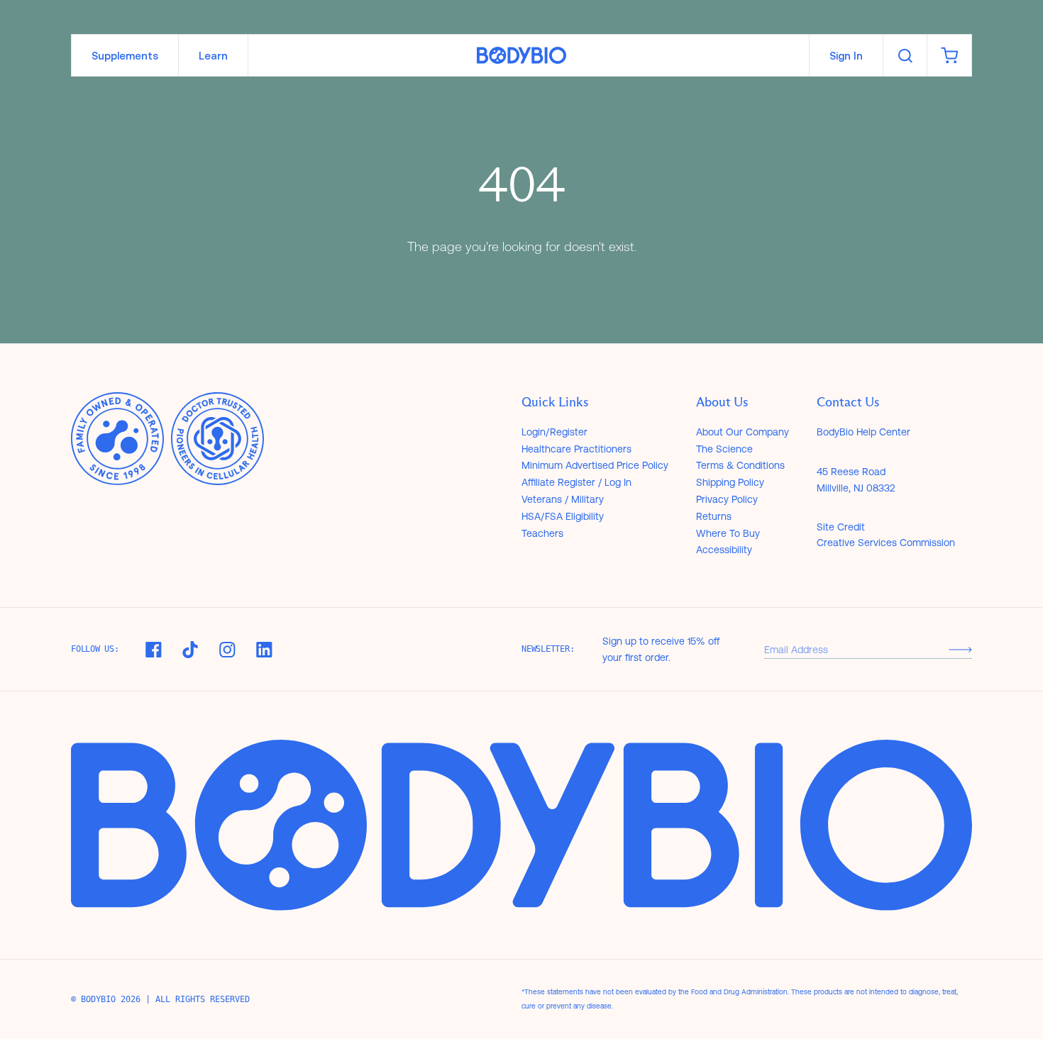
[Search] (905, 55)
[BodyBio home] (521, 56)
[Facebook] (153, 649)
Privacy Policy (727, 499)
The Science (724, 449)
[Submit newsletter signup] (960, 649)
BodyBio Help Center (863, 432)
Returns (714, 516)
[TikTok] (190, 649)
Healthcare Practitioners (576, 449)
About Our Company (742, 432)
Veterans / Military (563, 499)
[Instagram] (227, 649)
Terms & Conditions (740, 465)
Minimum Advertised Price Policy (595, 465)
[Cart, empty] (949, 55)
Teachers (542, 533)
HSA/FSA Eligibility (563, 516)
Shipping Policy (730, 482)
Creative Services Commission (886, 542)
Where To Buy (728, 533)
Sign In (846, 56)
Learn (213, 56)
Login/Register (554, 432)
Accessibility (724, 549)
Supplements (125, 56)
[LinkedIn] (263, 649)
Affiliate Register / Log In (576, 482)
